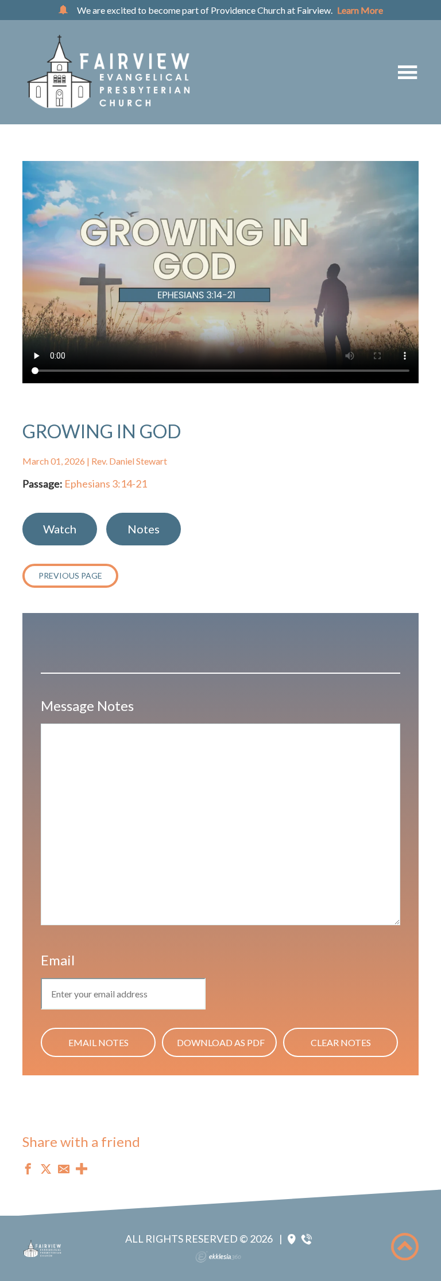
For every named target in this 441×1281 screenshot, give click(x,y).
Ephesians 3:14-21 (105, 483)
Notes (143, 529)
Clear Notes (341, 1042)
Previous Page (70, 575)
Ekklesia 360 (218, 1257)
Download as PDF (221, 1042)
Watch (59, 529)
